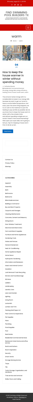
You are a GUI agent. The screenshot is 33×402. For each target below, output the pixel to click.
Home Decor (9, 255)
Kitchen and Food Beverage (14, 276)
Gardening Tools (10, 238)
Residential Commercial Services (14, 88)
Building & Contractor (12, 204)
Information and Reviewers (14, 262)
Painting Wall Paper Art (13, 310)
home (10, 92)
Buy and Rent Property (12, 207)
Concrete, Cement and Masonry (16, 217)
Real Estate (9, 334)
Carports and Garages (12, 211)
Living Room (9, 300)
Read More (7, 131)
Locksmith (8, 303)
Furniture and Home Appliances (15, 235)
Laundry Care (9, 290)
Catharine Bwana (9, 86)
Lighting (7, 296)
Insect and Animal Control (14, 266)
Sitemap (8, 166)
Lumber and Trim (10, 307)
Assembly (8, 187)
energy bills (12, 90)
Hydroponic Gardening (12, 259)
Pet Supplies (9, 317)
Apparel (8, 183)
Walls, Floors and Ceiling (13, 379)
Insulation (8, 269)
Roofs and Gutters (11, 346)
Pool (6, 331)
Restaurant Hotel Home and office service (16, 342)
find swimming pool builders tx (16, 14)
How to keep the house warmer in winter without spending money (13, 77)
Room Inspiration (10, 350)
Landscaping (9, 286)
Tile (6, 367)
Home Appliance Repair (13, 252)
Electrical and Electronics (13, 228)
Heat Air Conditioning (12, 248)
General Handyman (11, 245)
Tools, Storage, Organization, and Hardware (16, 371)
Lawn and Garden (11, 293)
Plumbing (8, 324)
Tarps (7, 364)
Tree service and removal (13, 376)
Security (8, 353)
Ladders (7, 283)
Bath (6, 190)
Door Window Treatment (13, 224)
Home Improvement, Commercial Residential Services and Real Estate (16, 18)
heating (5, 92)
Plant (7, 321)
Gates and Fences (11, 241)
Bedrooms (8, 197)
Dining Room (9, 221)
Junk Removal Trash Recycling (15, 272)
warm (26, 92)
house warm (20, 92)
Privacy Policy (9, 163)
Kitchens (8, 279)
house (14, 92)
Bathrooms (9, 193)
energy (6, 90)
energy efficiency (21, 90)
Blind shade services (12, 200)
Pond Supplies (9, 327)
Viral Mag (22, 397)
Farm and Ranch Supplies (13, 231)
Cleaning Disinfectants (12, 214)
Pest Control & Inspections (14, 314)
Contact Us (9, 160)
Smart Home (9, 357)
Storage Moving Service (13, 360)
